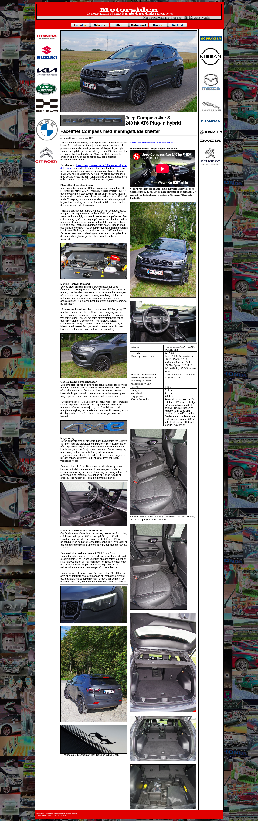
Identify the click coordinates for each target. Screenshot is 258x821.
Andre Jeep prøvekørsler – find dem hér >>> (152, 142)
